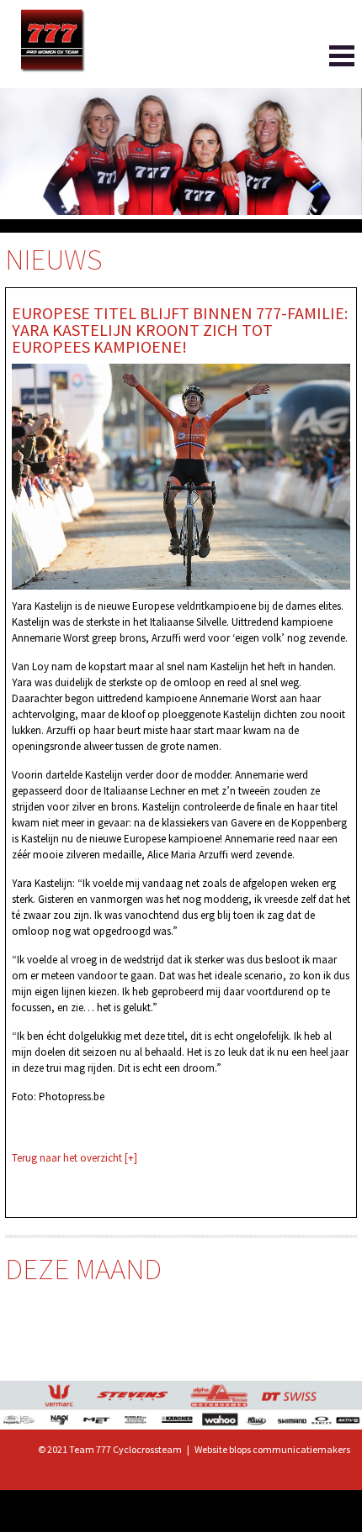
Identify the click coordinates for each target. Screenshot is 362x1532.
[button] (316, 60)
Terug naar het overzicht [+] (74, 1158)
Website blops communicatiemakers (272, 1449)
